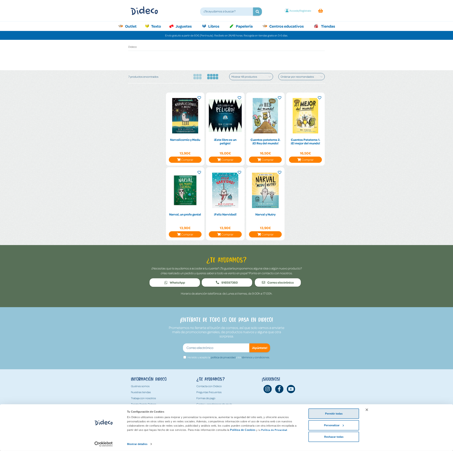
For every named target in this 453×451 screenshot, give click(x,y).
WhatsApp (177, 282)
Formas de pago (205, 398)
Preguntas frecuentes (209, 392)
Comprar (187, 160)
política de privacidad (223, 357)
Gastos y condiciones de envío (214, 404)
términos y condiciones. (256, 357)
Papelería (244, 26)
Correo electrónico (280, 282)
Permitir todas (334, 413)
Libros (213, 26)
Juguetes (183, 26)
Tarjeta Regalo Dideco (143, 404)
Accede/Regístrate (300, 10)
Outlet (132, 26)
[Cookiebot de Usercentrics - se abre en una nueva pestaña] (103, 444)
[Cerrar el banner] (367, 410)
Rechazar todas (333, 436)
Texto (158, 26)
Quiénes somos (140, 386)
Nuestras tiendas (141, 392)
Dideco (132, 46)
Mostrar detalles (137, 444)
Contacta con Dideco (209, 386)
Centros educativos (286, 26)
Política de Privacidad (274, 430)
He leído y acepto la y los (229, 357)
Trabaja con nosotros (143, 398)
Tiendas (327, 26)
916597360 (229, 282)
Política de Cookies (243, 429)
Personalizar (332, 425)
